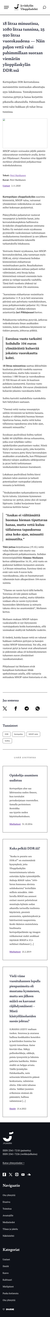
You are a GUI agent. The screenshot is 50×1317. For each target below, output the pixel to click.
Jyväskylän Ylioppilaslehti (29, 7)
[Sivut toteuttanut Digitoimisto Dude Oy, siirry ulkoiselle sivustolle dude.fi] (8, 1310)
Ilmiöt (12, 1108)
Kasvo (6, 1272)
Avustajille (8, 1215)
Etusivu (6, 1201)
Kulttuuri (7, 1279)
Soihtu (7, 741)
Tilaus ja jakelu (10, 1229)
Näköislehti (8, 1235)
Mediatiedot (9, 1222)
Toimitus (7, 1208)
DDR (6, 734)
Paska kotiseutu (11, 1293)
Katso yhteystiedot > (13, 1163)
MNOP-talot (33, 734)
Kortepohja (18, 734)
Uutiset (6, 185)
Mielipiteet (15, 824)
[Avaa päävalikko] (6, 7)
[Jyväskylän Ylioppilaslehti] (8, 1143)
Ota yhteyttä (9, 1195)
